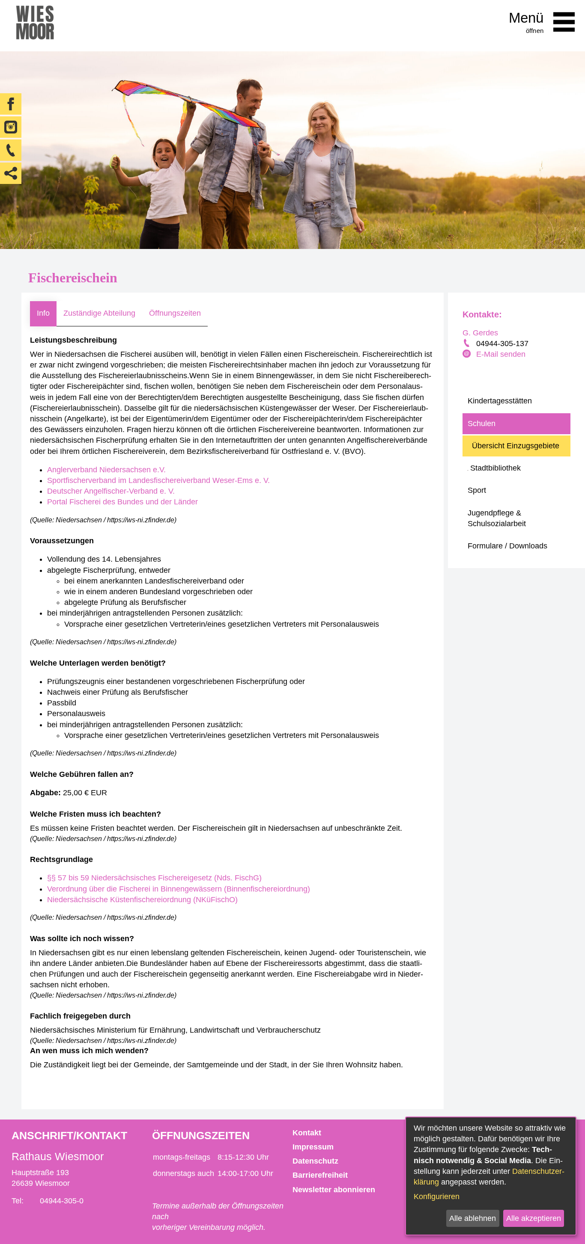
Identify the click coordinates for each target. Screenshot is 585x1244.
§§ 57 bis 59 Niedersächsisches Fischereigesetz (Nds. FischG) (154, 878)
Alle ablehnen (472, 1218)
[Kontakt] (10, 150)
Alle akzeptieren (533, 1218)
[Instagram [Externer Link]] (10, 127)
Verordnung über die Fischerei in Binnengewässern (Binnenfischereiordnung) (178, 889)
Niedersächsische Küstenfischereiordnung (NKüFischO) (142, 899)
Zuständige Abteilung (99, 313)
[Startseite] (35, 25)
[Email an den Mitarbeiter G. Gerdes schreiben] (468, 355)
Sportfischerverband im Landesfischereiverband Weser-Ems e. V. (158, 480)
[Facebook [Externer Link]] (10, 104)
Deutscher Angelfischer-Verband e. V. (111, 491)
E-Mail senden (500, 354)
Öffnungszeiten (175, 313)
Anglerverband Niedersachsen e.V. (106, 469)
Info (43, 313)
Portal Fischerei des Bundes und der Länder (122, 502)
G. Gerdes (480, 333)
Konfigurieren (437, 1196)
